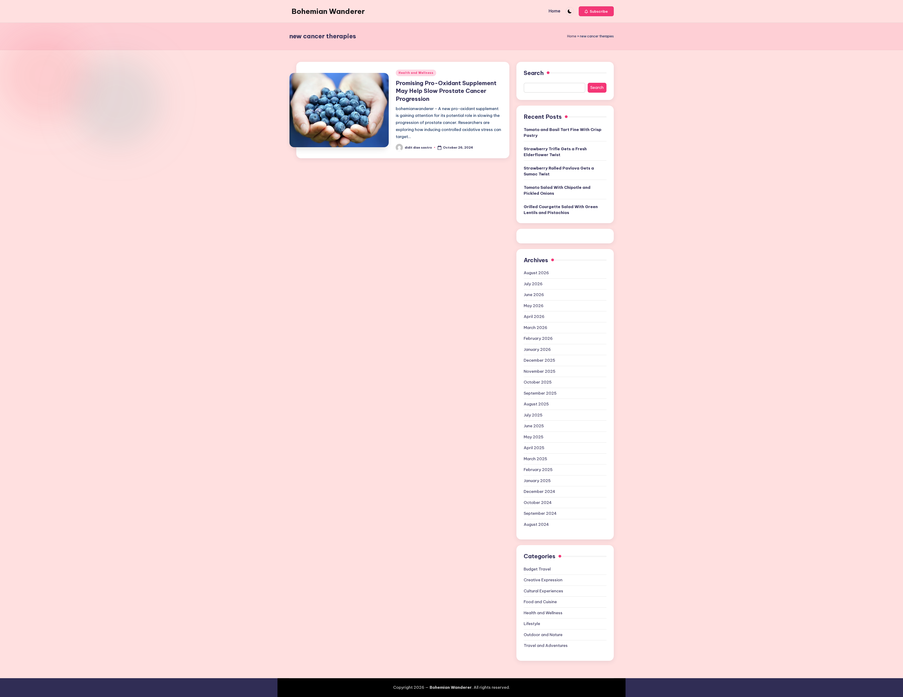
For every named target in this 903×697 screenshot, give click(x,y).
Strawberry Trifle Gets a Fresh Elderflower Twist (555, 152)
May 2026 (533, 305)
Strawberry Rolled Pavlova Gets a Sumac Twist (559, 171)
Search (534, 72)
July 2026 (533, 283)
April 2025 (534, 447)
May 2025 (533, 437)
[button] (596, 11)
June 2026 (534, 294)
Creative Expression (543, 579)
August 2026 (536, 272)
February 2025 (538, 469)
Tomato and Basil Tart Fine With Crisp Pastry (562, 132)
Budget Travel (537, 569)
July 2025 (533, 415)
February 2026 (538, 338)
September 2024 (540, 513)
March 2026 (535, 327)
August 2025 (536, 404)
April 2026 (534, 316)
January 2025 (537, 480)
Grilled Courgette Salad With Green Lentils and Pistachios (561, 209)
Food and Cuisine (540, 601)
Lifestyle (532, 623)
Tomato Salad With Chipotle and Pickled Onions (557, 190)
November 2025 (539, 371)
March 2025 (535, 458)
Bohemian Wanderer (328, 11)
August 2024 (536, 524)
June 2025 (534, 425)
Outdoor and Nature (543, 634)
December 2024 (539, 491)
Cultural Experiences (543, 591)
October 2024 (538, 502)
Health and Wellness (416, 73)
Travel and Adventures (546, 645)
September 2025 (540, 393)
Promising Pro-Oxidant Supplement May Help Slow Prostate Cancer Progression (446, 90)
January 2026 (537, 349)
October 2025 (538, 382)
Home (571, 36)
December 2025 (539, 360)
